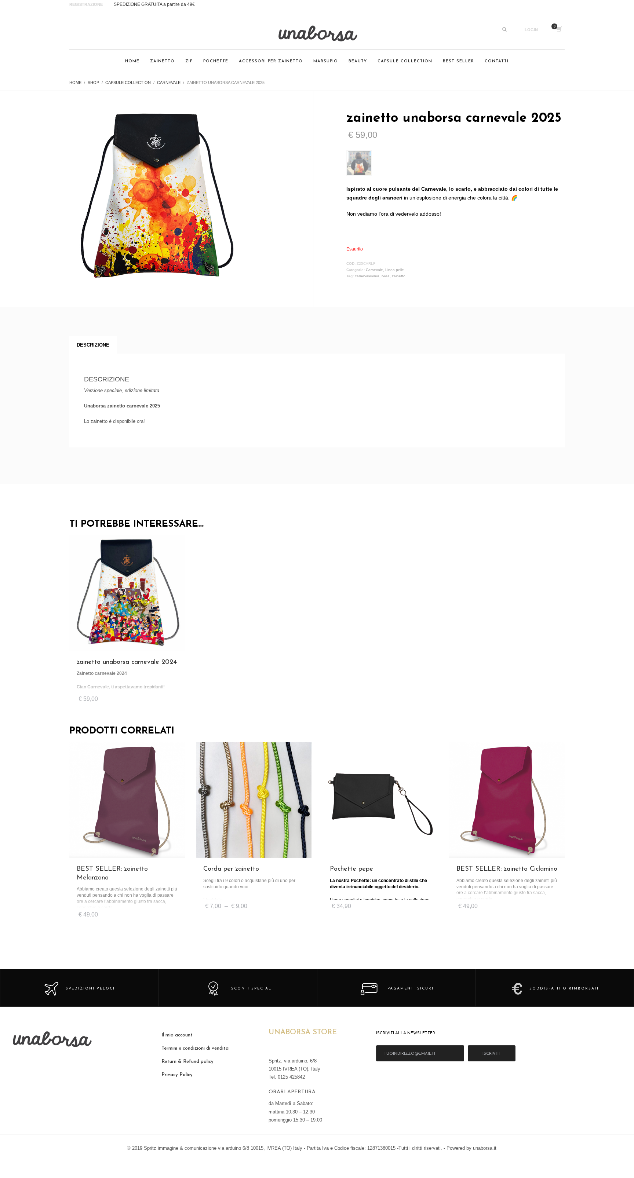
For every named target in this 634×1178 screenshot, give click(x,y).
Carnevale (374, 270)
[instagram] (76, 29)
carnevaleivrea (367, 276)
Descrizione (93, 345)
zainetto (398, 276)
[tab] (93, 345)
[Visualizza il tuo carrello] (559, 29)
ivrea (386, 276)
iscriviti (491, 1054)
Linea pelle (394, 270)
